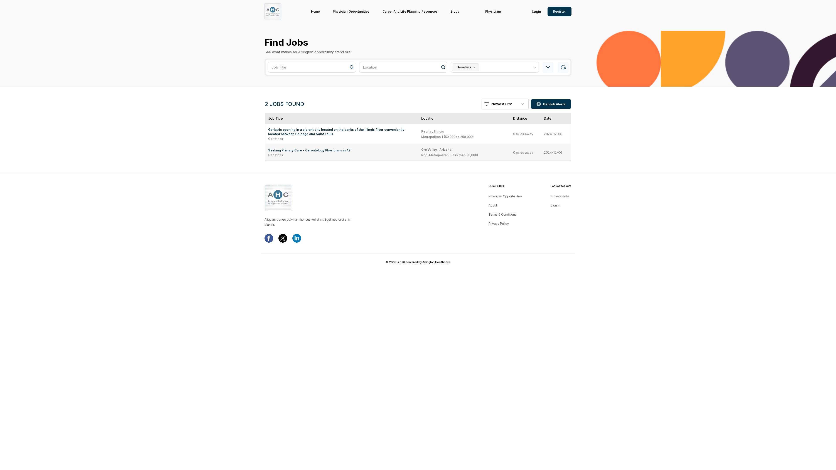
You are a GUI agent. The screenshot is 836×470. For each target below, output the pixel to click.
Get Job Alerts (554, 104)
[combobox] (495, 67)
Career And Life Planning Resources (410, 11)
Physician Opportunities (351, 11)
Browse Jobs (560, 196)
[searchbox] (481, 67)
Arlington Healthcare (436, 262)
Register (559, 11)
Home (315, 11)
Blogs (455, 11)
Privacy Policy (499, 223)
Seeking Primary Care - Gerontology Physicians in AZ (309, 150)
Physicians (493, 11)
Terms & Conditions (502, 214)
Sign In (555, 205)
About (493, 205)
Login (536, 11)
